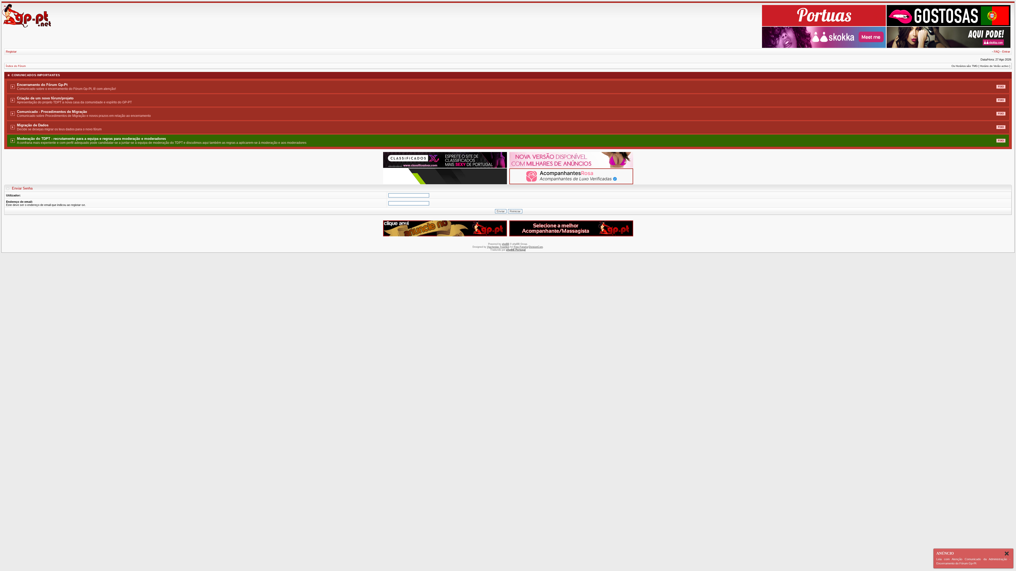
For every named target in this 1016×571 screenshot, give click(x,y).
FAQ (997, 51)
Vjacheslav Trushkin (498, 247)
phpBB (505, 244)
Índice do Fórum (16, 66)
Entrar (1006, 51)
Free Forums (521, 247)
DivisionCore (536, 247)
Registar (11, 51)
